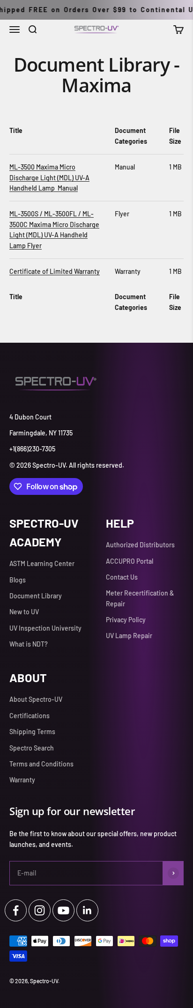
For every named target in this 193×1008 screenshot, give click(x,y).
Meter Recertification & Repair (140, 598)
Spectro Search (31, 748)
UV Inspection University (45, 628)
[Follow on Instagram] (39, 910)
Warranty (22, 780)
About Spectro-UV (35, 699)
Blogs (17, 580)
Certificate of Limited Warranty (54, 271)
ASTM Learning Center (41, 563)
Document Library (35, 596)
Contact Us (122, 577)
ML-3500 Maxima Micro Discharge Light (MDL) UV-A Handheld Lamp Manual (49, 177)
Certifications (29, 716)
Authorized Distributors (140, 545)
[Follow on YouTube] (63, 910)
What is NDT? (28, 644)
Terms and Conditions (41, 764)
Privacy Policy (126, 620)
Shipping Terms (32, 732)
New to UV (24, 612)
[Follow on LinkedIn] (87, 910)
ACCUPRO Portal (129, 561)
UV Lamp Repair (129, 636)
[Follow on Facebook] (15, 910)
